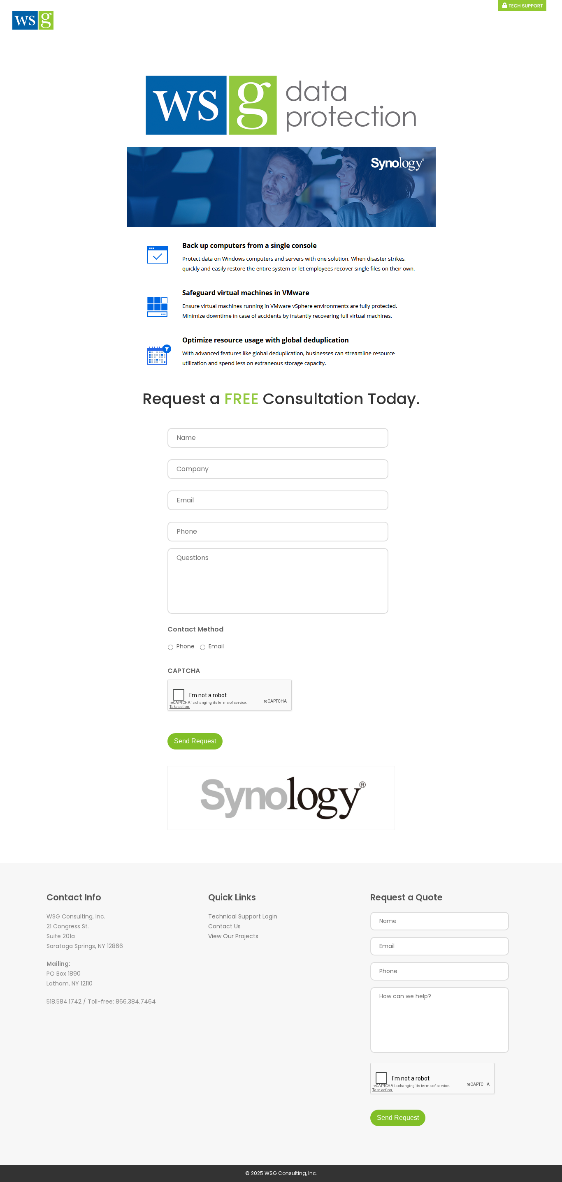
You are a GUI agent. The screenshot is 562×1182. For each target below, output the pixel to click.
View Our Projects (233, 936)
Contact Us (224, 926)
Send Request (195, 741)
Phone (185, 646)
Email (216, 646)
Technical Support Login (242, 916)
